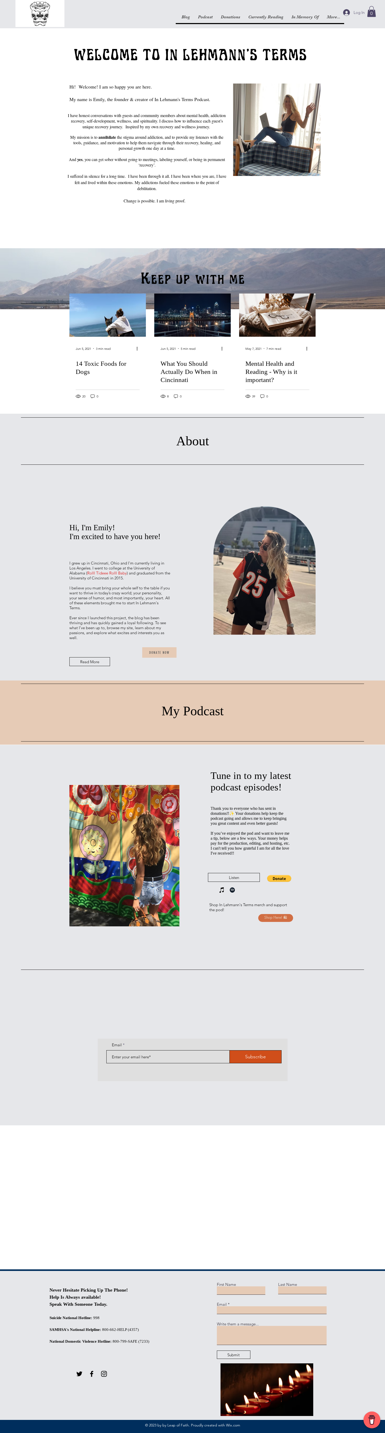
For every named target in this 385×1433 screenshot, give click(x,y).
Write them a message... (238, 1324)
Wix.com (233, 1425)
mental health (197, 115)
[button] (371, 11)
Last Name (287, 1284)
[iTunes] (222, 890)
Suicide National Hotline (70, 1318)
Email (117, 1045)
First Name (226, 1284)
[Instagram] (104, 1374)
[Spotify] (232, 890)
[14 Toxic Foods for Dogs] (107, 315)
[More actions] (139, 348)
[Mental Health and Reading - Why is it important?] (277, 315)
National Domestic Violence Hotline (80, 1341)
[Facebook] (92, 1374)
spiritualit (147, 121)
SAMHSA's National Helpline (75, 1329)
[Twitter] (79, 1374)
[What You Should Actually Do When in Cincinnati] (192, 315)
